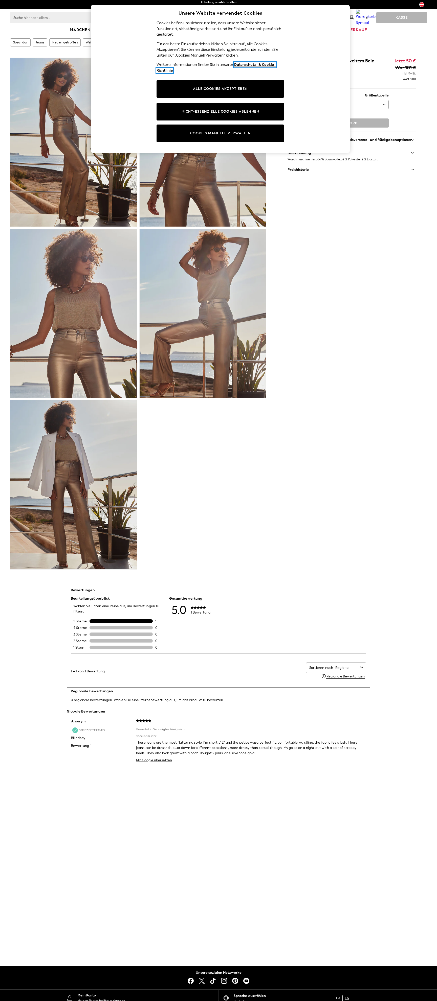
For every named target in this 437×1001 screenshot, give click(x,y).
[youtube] (246, 980)
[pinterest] (235, 980)
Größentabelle (377, 95)
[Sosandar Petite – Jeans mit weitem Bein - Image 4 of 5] (203, 313)
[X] (201, 980)
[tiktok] (213, 980)
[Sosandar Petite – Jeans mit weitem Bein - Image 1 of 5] (73, 142)
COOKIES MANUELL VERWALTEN (220, 133)
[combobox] (347, 668)
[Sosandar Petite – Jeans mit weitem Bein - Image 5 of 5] (73, 484)
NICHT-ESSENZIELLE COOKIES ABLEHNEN (220, 111)
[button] (352, 152)
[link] (351, 17)
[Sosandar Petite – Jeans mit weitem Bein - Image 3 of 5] (73, 313)
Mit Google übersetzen (154, 760)
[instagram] (224, 980)
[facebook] (190, 980)
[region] (220, 79)
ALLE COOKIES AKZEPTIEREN (220, 89)
